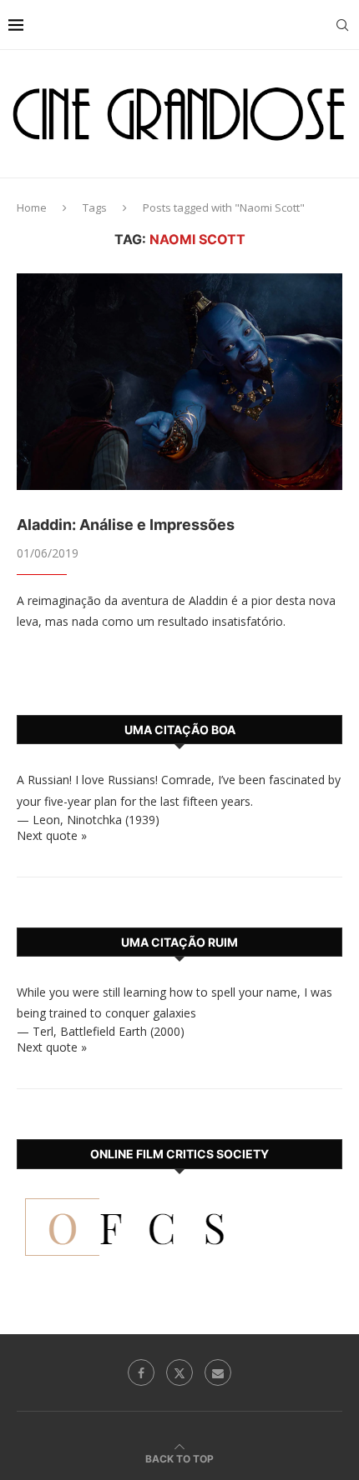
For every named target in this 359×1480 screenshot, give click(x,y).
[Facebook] (141, 1372)
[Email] (218, 1372)
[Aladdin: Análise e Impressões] (179, 381)
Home (32, 207)
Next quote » (52, 835)
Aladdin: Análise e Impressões (126, 524)
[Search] (342, 25)
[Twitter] (179, 1372)
